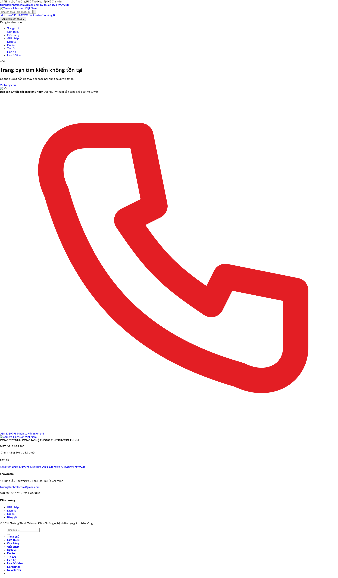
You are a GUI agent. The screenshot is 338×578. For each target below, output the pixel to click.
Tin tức (11, 556)
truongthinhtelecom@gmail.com (19, 487)
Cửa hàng (13, 543)
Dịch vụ (12, 510)
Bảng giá (12, 517)
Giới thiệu (13, 540)
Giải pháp (13, 507)
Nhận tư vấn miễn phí (30, 433)
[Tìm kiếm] (34, 12)
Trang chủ (13, 536)
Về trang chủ (8, 85)
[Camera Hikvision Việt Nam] (18, 8)
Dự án (11, 514)
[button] (14, 570)
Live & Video (15, 563)
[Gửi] (8, 534)
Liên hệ (11, 560)
